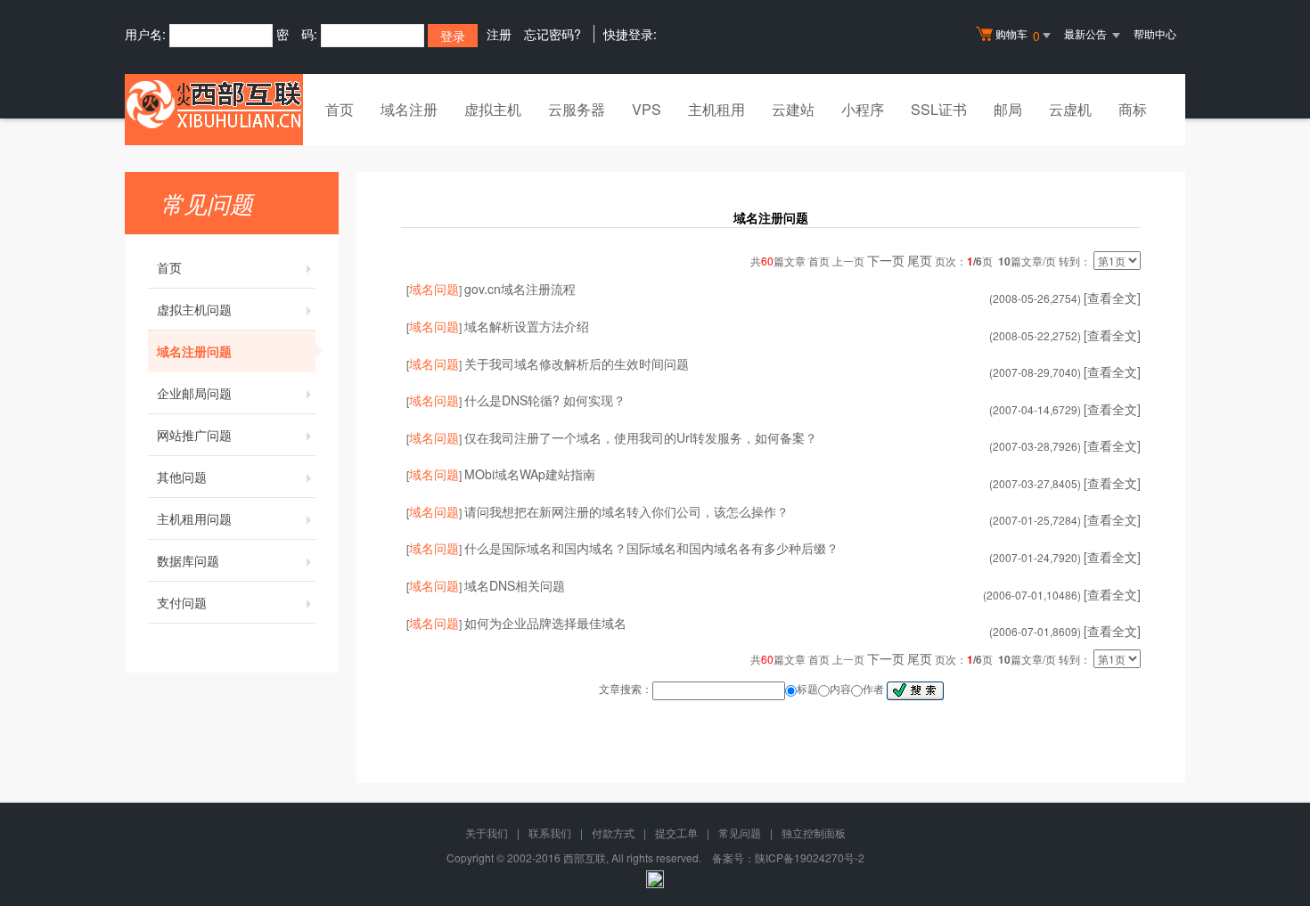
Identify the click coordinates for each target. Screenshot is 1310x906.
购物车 (1017, 35)
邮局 (1008, 109)
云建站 (793, 109)
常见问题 (739, 832)
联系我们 (549, 832)
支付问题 (182, 602)
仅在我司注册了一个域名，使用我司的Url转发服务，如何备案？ (640, 437)
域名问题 (434, 289)
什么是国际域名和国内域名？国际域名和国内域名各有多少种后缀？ (651, 548)
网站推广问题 (194, 435)
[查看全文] (1112, 297)
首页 (339, 109)
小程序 (862, 109)
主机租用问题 (194, 518)
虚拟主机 (492, 109)
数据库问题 (188, 560)
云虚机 (1070, 109)
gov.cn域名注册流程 (520, 289)
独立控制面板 (814, 832)
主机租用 (716, 109)
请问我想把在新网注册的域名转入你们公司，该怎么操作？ (626, 511)
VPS (646, 109)
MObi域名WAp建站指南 (529, 474)
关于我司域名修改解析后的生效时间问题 (576, 363)
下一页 (886, 260)
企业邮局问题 (194, 393)
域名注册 (409, 109)
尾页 (919, 260)
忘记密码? (552, 34)
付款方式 (613, 832)
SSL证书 (939, 109)
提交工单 (676, 832)
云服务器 (576, 109)
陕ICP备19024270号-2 (809, 857)
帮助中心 (1155, 33)
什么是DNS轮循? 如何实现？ (545, 400)
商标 (1132, 109)
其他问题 (182, 477)
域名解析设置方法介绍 (526, 326)
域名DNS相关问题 (514, 585)
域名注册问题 (194, 351)
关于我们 (486, 832)
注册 (499, 34)
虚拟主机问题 (194, 309)
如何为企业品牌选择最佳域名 (545, 623)
